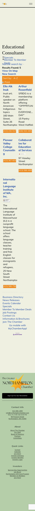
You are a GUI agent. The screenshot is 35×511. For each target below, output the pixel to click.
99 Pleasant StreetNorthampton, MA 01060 (17, 418)
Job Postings (10, 313)
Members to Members (17, 476)
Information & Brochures (16, 319)
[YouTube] (23, 487)
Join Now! (17, 454)
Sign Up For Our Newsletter (17, 395)
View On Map (10, 71)
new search (9, 74)
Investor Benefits (17, 457)
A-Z (16, 78)
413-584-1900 (17, 411)
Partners (17, 436)
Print (7, 82)
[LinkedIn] (19, 487)
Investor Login (17, 459)
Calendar (17, 452)
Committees (17, 438)
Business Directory (13, 297)
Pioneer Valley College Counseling (9, 147)
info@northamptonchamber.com (17, 413)
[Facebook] (11, 487)
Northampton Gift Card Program (17, 474)
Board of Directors (17, 434)
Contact (17, 450)
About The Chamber (17, 430)
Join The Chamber (12, 322)
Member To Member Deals (15, 59)
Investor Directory (17, 456)
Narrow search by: (12, 64)
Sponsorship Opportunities (17, 470)
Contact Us (9, 316)
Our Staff (17, 432)
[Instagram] (15, 487)
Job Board (17, 472)
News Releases (11, 300)
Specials (8, 57)
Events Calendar (12, 303)
